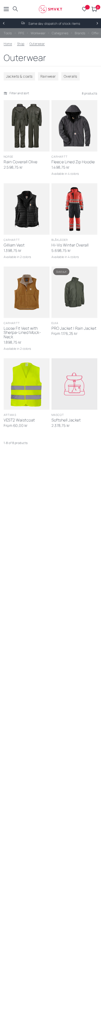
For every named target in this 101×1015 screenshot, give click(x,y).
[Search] (15, 9)
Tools (8, 33)
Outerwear (37, 44)
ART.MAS (10, 415)
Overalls (70, 76)
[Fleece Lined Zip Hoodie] (74, 126)
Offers (96, 33)
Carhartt (59, 156)
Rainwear (48, 76)
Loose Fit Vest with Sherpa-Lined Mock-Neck (22, 332)
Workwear (38, 33)
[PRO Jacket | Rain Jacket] (74, 292)
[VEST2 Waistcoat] (27, 384)
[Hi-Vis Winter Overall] (74, 209)
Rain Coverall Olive (21, 162)
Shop (21, 44)
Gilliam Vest (14, 245)
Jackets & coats (19, 76)
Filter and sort (19, 93)
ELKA (54, 323)
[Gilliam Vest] (27, 209)
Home (8, 44)
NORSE (8, 156)
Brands (80, 33)
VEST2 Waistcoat (19, 420)
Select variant (69, 145)
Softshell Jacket (66, 420)
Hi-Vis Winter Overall (70, 245)
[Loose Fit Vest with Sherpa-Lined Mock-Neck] (27, 292)
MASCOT (57, 415)
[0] (93, 9)
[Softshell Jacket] (74, 384)
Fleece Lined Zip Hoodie (73, 162)
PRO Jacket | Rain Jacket (73, 328)
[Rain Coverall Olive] (27, 126)
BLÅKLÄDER (59, 240)
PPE (21, 33)
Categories (60, 33)
